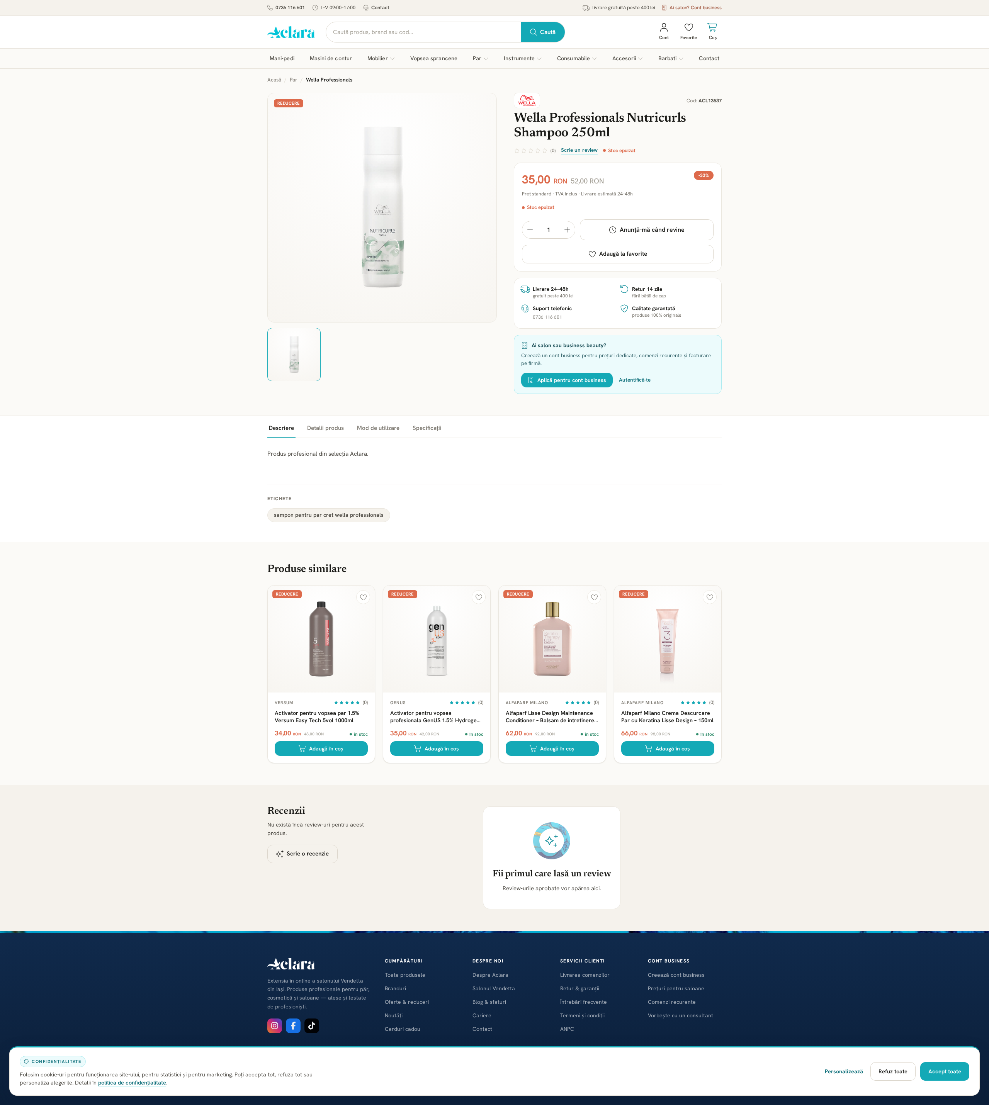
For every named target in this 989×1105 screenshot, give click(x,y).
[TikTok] (311, 1025)
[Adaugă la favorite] (363, 597)
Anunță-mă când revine (652, 230)
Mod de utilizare (378, 428)
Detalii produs (325, 428)
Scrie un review (579, 149)
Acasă (274, 79)
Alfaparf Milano (527, 702)
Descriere (281, 428)
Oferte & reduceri (407, 1001)
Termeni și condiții (582, 1015)
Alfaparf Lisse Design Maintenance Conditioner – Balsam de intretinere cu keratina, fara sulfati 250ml (550, 716)
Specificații (427, 428)
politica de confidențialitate (132, 1082)
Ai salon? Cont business (696, 7)
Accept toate (944, 1071)
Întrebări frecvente (583, 1001)
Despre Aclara (490, 974)
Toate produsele (405, 974)
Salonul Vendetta (493, 988)
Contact (380, 7)
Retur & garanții (579, 988)
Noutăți (394, 1015)
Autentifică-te (635, 379)
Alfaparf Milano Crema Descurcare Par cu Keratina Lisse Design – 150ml (667, 716)
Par (293, 79)
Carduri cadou (402, 1028)
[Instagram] (274, 1025)
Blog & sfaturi (489, 1001)
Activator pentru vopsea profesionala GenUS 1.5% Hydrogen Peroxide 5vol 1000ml (435, 716)
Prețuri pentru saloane (676, 988)
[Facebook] (293, 1025)
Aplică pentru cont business (571, 380)
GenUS (398, 702)
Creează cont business (676, 974)
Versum (284, 702)
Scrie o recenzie (308, 853)
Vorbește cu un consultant (680, 1015)
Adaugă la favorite (623, 254)
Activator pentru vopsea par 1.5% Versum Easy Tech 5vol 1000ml (317, 716)
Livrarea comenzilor (585, 974)
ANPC (567, 1028)
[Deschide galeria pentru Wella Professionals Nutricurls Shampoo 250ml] (382, 207)
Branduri (395, 988)
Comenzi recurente (672, 1001)
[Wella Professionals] (527, 100)
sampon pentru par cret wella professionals (329, 514)
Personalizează (844, 1071)
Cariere (481, 1015)
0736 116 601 (290, 7)
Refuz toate (893, 1071)
